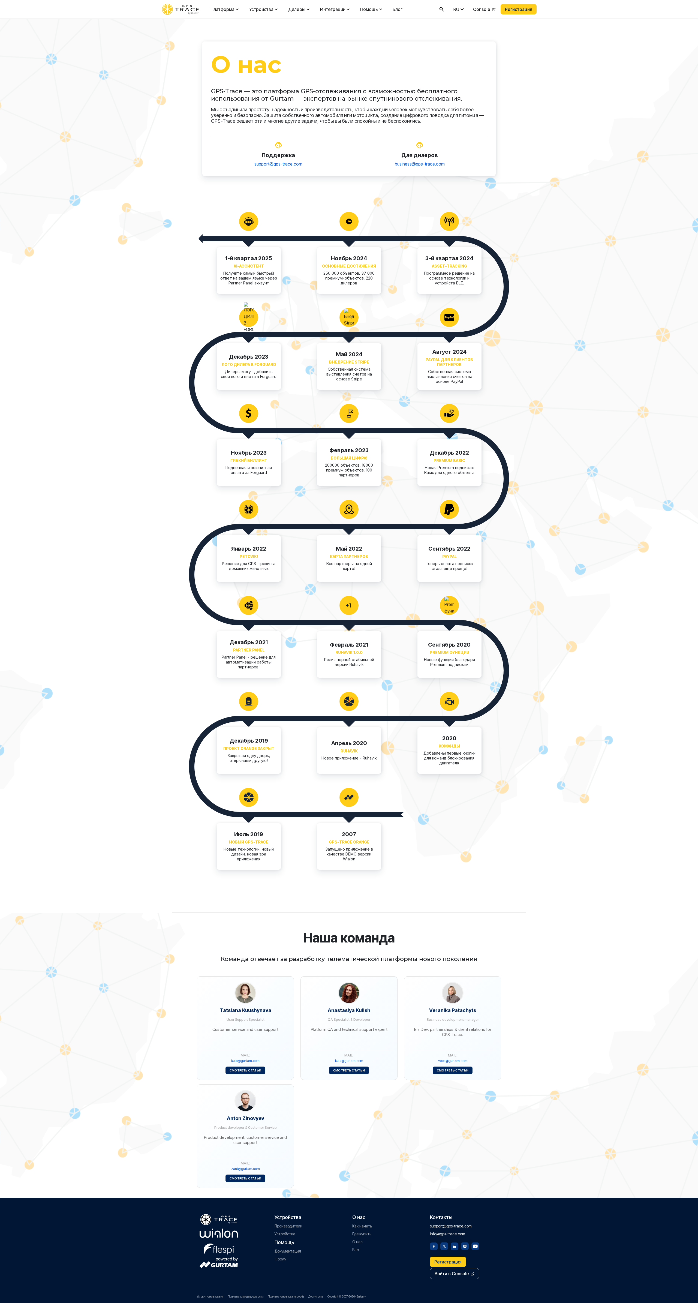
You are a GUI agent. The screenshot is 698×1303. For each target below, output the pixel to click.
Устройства (261, 9)
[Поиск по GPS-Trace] (441, 9)
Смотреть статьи (245, 1070)
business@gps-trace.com (420, 164)
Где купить (361, 1234)
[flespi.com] (218, 1247)
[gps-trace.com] (180, 9)
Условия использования (210, 1296)
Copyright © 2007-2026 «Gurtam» (346, 1296)
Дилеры (296, 9)
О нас (357, 1241)
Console (481, 9)
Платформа (222, 9)
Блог (397, 9)
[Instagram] (465, 1246)
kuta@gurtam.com (245, 1061)
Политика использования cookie (286, 1296)
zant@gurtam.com (245, 1169)
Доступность (315, 1296)
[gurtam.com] (218, 1233)
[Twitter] (444, 1246)
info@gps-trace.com (447, 1234)
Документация (288, 1251)
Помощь (369, 9)
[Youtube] (475, 1246)
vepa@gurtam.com (452, 1061)
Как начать (362, 1226)
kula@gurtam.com (349, 1061)
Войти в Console (452, 1273)
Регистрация (518, 9)
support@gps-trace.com (278, 164)
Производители (288, 1226)
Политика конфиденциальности (245, 1296)
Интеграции (332, 9)
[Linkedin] (454, 1246)
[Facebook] (434, 1246)
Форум (281, 1259)
